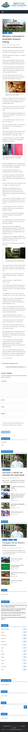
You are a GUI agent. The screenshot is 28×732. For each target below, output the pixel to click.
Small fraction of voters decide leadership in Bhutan (13, 612)
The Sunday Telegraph (7, 358)
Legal (2, 647)
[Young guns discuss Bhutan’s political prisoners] (14, 531)
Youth (15, 539)
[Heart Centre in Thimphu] (5, 560)
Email (3, 407)
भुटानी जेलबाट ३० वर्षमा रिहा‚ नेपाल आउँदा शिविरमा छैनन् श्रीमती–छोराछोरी (13, 474)
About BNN (3, 442)
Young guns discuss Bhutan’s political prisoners (13, 544)
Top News (10, 539)
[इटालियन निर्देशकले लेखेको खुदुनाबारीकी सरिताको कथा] (5, 506)
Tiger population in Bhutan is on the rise (18, 573)
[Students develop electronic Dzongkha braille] (5, 567)
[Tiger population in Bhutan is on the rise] (5, 574)
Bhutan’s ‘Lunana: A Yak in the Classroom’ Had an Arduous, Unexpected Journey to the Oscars (18, 496)
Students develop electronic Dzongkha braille (17, 566)
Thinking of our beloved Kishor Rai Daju (18, 487)
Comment (4, 381)
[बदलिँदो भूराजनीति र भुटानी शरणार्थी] (5, 513)
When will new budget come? (10, 363)
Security (3, 660)
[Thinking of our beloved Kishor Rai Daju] (5, 488)
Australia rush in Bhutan (16, 580)
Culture (2, 632)
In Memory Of (4, 644)
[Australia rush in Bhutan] (5, 582)
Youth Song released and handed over (15, 367)
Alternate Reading (6, 469)
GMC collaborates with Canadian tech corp (11, 615)
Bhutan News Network (15, 44)
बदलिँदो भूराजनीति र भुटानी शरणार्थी (17, 512)
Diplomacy (3, 635)
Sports (2, 663)
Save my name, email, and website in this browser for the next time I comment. (13, 424)
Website (3, 413)
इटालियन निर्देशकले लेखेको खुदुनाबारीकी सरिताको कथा (17, 505)
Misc (2, 651)
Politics (2, 657)
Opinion (2, 654)
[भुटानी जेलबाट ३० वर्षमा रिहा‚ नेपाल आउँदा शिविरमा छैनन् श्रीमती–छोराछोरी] (14, 461)
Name (3, 400)
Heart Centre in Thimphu (16, 559)
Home (2, 445)
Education (5, 539)
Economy (3, 638)
